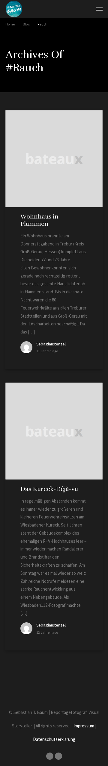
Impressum (84, 726)
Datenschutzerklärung (54, 739)
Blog (26, 24)
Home (10, 24)
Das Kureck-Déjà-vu (49, 489)
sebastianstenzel (51, 344)
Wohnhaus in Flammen (39, 220)
